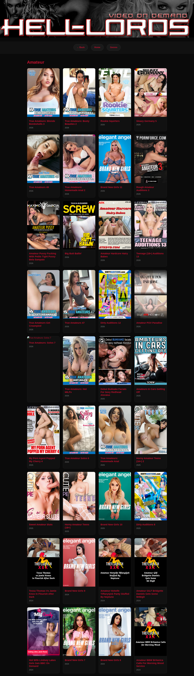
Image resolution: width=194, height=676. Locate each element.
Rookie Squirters (110, 121)
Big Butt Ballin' (73, 253)
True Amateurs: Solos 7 (42, 342)
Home (97, 47)
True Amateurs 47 (75, 322)
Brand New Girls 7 (75, 660)
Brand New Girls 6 (111, 660)
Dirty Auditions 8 (145, 524)
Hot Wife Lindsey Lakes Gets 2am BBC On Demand (42, 663)
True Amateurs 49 (39, 187)
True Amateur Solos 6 (77, 458)
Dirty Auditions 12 (111, 322)
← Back (81, 47)
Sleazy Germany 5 (146, 121)
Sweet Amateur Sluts (41, 524)
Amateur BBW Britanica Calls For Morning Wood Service (150, 663)
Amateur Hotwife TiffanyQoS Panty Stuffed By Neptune (115, 594)
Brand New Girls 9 (75, 591)
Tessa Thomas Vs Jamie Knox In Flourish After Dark (42, 594)
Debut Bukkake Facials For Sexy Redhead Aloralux (113, 392)
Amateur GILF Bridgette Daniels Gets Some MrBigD (149, 594)
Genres (113, 47)
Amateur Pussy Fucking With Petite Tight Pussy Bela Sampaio (42, 256)
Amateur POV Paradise (149, 322)
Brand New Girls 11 (111, 187)
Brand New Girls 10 (111, 524)
